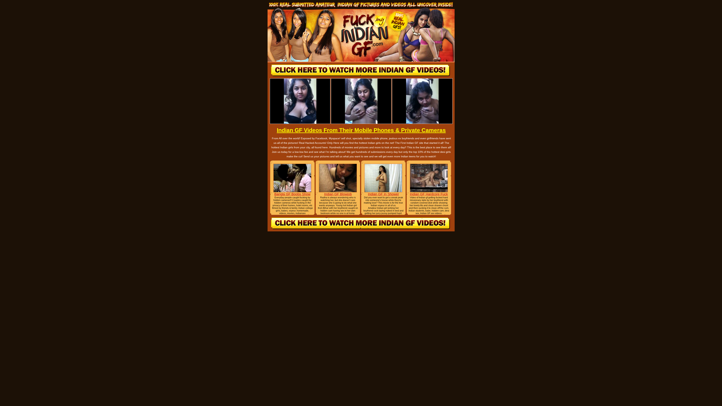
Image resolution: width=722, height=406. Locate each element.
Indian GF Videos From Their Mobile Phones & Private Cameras (361, 130)
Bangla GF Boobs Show (292, 194)
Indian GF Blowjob (338, 194)
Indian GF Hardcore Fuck (429, 194)
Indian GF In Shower (383, 194)
